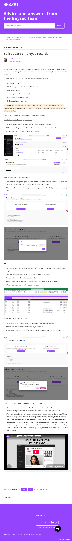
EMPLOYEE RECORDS (18, 37)
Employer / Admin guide (55, 37)
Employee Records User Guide (36, 37)
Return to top (8, 497)
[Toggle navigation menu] (66, 4)
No (30, 489)
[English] (11, 5)
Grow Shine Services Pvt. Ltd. (18, 534)
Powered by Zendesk (64, 539)
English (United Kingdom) (46, 527)
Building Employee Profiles (12, 39)
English (7, 37)
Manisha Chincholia (14, 59)
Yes (24, 489)
